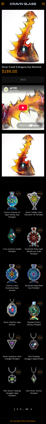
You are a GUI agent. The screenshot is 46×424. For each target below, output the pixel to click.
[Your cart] (43, 4)
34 (26, 409)
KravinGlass (30, 421)
